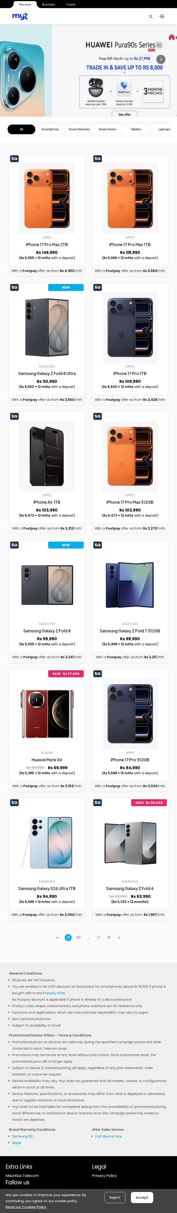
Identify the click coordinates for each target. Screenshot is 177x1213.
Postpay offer (54, 993)
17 (98, 937)
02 (78, 937)
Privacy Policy (104, 1175)
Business (48, 4)
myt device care (108, 1136)
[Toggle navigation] (162, 16)
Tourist (70, 4)
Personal (25, 4)
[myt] (20, 16)
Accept (142, 1197)
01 (68, 937)
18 (109, 937)
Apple (16, 1142)
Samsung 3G (22, 1136)
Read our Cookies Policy (26, 1206)
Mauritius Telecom (22, 1175)
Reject (115, 1197)
